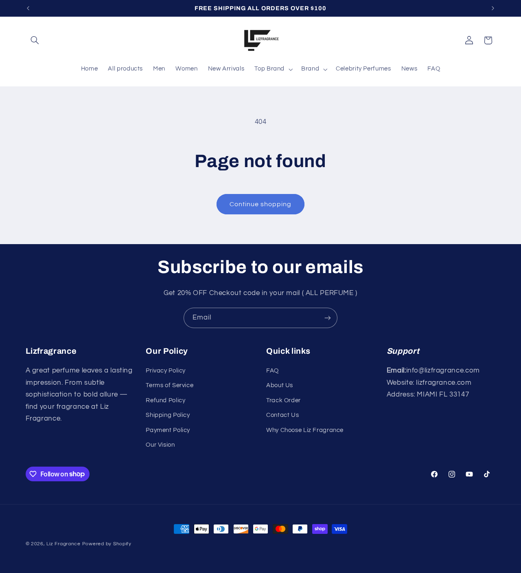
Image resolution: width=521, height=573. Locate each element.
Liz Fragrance (63, 544)
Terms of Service (169, 385)
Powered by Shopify (106, 544)
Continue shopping (261, 204)
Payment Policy (168, 430)
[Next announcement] (493, 8)
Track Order (283, 400)
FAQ (272, 371)
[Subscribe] (327, 318)
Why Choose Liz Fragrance (305, 430)
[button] (35, 40)
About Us (279, 385)
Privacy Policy (166, 371)
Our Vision (160, 445)
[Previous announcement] (28, 8)
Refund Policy (165, 400)
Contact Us (282, 415)
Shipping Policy (168, 415)
